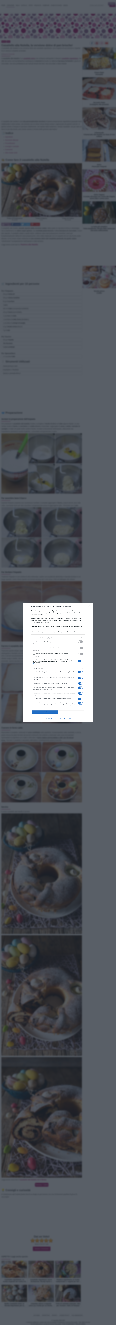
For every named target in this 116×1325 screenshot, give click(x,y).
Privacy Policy (68, 718)
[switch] (80, 641)
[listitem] (58, 638)
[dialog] (58, 662)
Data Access (58, 718)
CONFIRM (45, 712)
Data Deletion (48, 718)
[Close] (89, 606)
